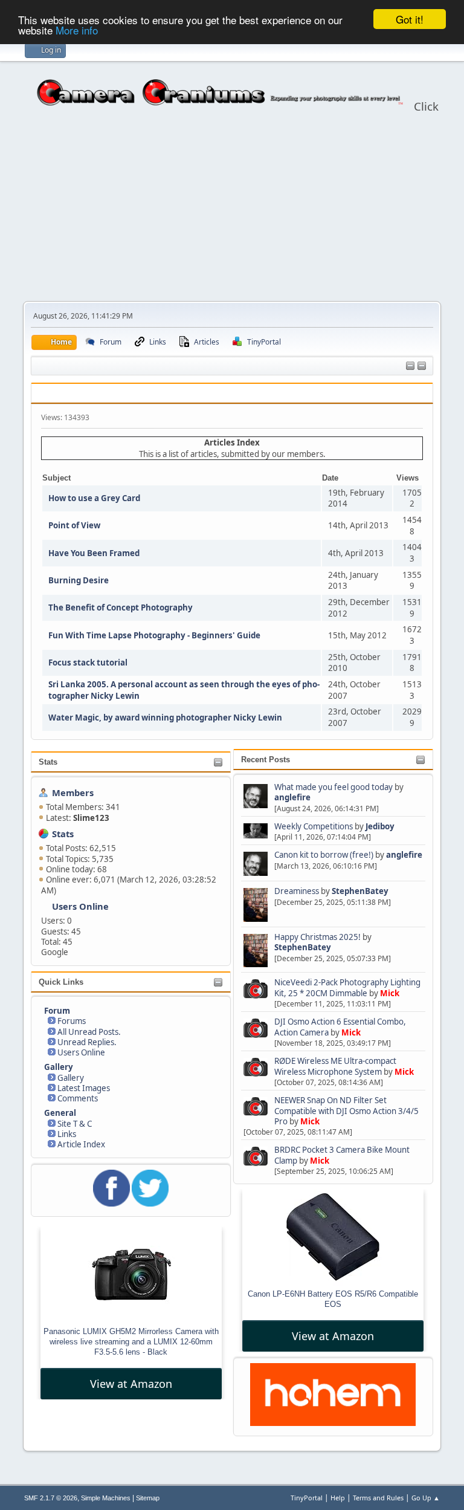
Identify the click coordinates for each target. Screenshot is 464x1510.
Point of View (74, 525)
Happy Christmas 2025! (317, 937)
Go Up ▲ (425, 1497)
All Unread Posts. (89, 1031)
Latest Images (83, 1088)
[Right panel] (422, 366)
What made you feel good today (333, 787)
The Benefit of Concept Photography (120, 607)
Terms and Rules (378, 1497)
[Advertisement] (232, 210)
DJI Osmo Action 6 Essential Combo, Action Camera (340, 1026)
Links (66, 1134)
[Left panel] (410, 366)
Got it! (410, 19)
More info (77, 29)
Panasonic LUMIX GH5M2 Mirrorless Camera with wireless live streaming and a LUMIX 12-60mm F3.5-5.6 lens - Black (131, 1342)
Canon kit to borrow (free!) (323, 854)
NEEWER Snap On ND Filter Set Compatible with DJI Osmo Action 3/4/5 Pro (346, 1111)
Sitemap (148, 1498)
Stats (48, 761)
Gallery (70, 1077)
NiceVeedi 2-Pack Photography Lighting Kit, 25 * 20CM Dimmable (347, 987)
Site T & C (74, 1123)
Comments (77, 1098)
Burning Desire (78, 580)
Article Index (81, 1144)
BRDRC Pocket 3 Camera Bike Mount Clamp (342, 1154)
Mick (389, 993)
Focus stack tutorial (87, 662)
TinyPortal (307, 1497)
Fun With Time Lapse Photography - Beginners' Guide (154, 635)
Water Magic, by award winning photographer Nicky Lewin (165, 717)
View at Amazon (131, 1383)
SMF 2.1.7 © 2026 (50, 1498)
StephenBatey (360, 891)
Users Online (80, 906)
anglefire (292, 797)
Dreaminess (297, 891)
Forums (71, 1021)
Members (73, 792)
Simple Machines (105, 1498)
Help (337, 1497)
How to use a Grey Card (94, 498)
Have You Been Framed (94, 553)
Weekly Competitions (313, 826)
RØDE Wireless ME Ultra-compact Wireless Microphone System (335, 1066)
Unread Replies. (87, 1042)
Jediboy (380, 826)
